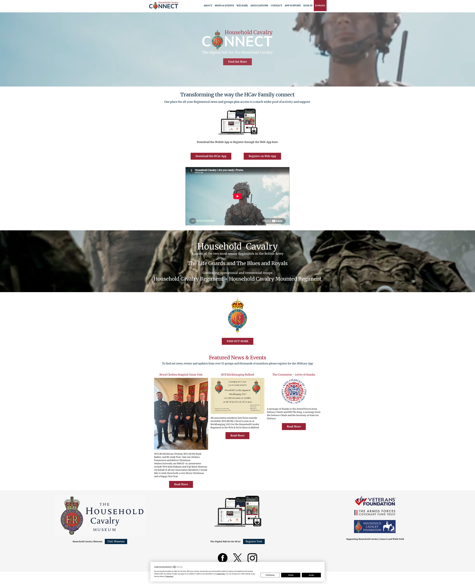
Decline (290, 575)
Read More (181, 484)
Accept (311, 575)
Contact (276, 5)
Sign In (308, 5)
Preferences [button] (169, 576)
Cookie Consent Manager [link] (162, 567)
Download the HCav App (211, 156)
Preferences (270, 575)
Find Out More (237, 61)
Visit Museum (116, 541)
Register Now (254, 541)
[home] (163, 5)
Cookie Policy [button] (220, 574)
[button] (208, 5)
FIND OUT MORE (237, 341)
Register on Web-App (262, 156)
